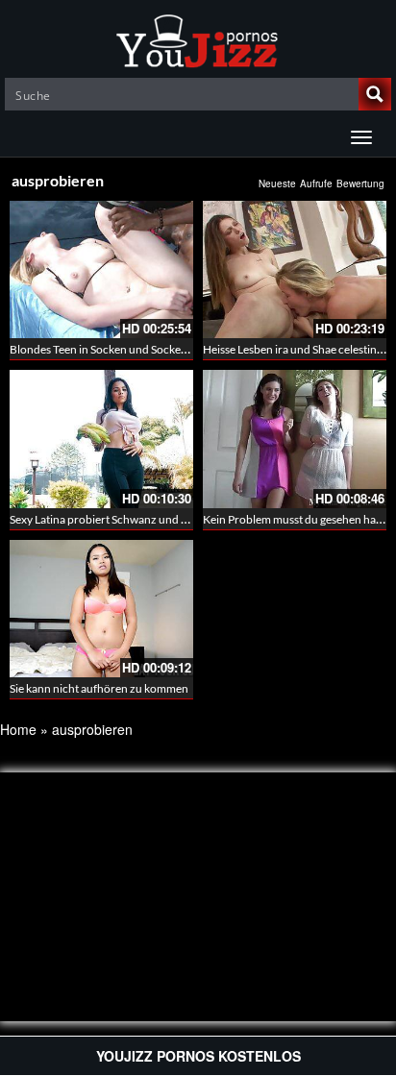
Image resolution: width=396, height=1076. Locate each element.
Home (18, 729)
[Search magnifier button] (375, 94)
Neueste (277, 183)
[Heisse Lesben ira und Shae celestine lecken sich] (294, 269)
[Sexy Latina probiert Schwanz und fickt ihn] (101, 438)
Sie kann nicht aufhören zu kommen (99, 688)
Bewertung (360, 183)
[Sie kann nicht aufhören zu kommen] (101, 608)
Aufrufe (316, 183)
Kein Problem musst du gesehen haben (299, 519)
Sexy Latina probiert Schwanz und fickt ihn (115, 519)
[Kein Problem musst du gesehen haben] (294, 438)
